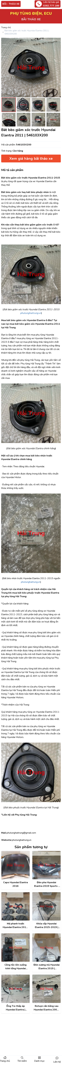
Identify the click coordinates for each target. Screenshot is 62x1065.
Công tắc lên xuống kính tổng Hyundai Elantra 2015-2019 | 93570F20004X (15, 966)
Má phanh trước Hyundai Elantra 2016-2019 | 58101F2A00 (15, 925)
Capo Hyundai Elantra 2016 (15, 884)
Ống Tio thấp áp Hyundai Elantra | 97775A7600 (15, 1007)
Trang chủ (6, 27)
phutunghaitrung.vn (30, 582)
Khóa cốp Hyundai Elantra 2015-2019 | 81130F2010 (46, 925)
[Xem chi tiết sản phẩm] (15, 865)
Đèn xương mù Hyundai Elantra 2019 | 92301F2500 (47, 966)
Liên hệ (57, 1061)
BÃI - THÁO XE (10, 4)
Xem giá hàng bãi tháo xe (31, 158)
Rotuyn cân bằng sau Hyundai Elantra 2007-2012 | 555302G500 (46, 1007)
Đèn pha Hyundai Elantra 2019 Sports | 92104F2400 (46, 884)
